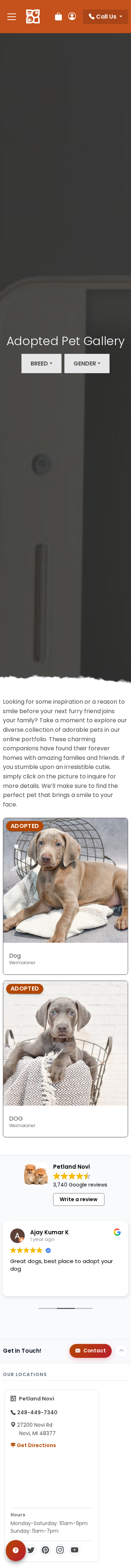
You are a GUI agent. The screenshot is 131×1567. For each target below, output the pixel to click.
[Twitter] (31, 1550)
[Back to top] (121, 1350)
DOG (16, 1118)
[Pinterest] (45, 1550)
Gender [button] (85, 363)
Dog (15, 955)
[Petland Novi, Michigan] (33, 16)
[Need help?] (16, 1550)
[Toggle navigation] (11, 16)
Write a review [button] (79, 1199)
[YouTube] (74, 1550)
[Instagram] (60, 1550)
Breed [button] (39, 363)
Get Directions (36, 1445)
